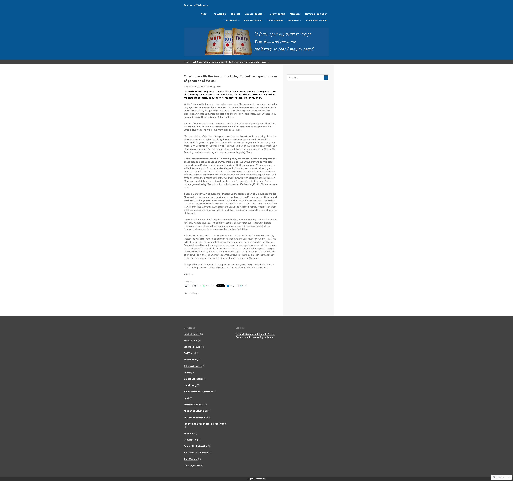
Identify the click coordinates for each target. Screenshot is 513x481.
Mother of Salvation (195, 417)
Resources (293, 20)
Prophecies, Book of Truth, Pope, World (205, 423)
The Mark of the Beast (196, 452)
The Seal (235, 13)
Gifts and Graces (193, 366)
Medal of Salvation (194, 404)
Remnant (189, 433)
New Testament (253, 20)
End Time (189, 353)
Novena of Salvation (316, 13)
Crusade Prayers (253, 13)
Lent (186, 398)
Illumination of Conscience (198, 391)
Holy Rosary (190, 385)
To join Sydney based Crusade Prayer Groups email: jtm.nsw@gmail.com (255, 336)
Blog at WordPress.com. (256, 479)
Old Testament (275, 20)
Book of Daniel (192, 334)
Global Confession (193, 378)
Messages (295, 13)
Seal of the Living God (195, 446)
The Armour (230, 20)
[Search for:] (308, 77)
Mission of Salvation (196, 5)
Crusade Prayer (192, 346)
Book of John (190, 340)
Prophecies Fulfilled (316, 20)
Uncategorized (192, 465)
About (204, 13)
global (187, 372)
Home (187, 62)
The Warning (219, 13)
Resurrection (191, 439)
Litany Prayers (277, 13)
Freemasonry (191, 359)
